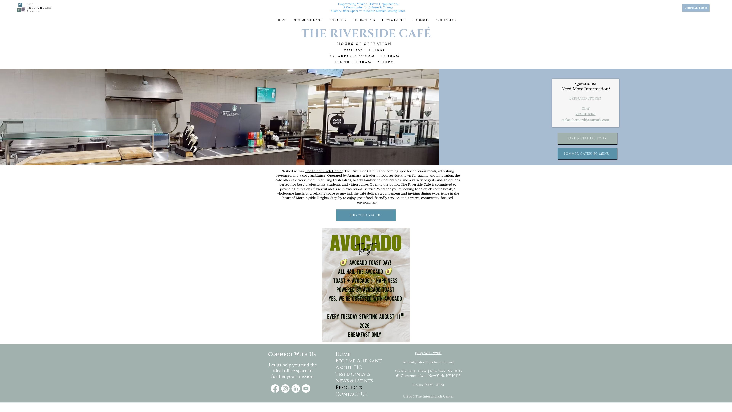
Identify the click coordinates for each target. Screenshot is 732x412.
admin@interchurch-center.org (428, 362)
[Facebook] (275, 388)
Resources (349, 387)
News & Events (350, 381)
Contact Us (350, 394)
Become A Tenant (350, 361)
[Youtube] (306, 388)
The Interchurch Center (324, 171)
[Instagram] (285, 388)
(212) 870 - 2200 (428, 353)
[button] (308, 20)
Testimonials (350, 374)
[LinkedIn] (295, 388)
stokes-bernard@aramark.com (585, 120)
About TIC (349, 367)
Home (343, 354)
